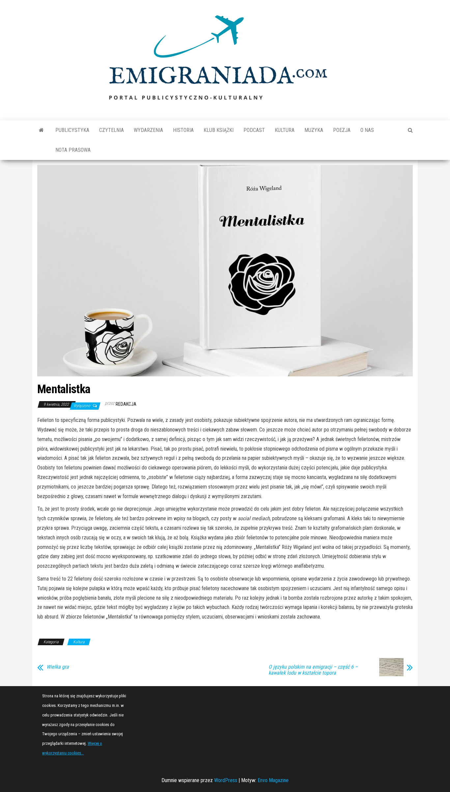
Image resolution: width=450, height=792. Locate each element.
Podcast (254, 130)
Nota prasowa (73, 150)
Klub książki (219, 130)
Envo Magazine (273, 780)
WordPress (225, 780)
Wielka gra (57, 667)
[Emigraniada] (41, 130)
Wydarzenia (148, 130)
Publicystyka (72, 130)
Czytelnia (111, 130)
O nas (367, 130)
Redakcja (126, 404)
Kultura (285, 130)
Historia (183, 130)
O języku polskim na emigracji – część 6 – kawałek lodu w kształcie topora (313, 670)
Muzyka (313, 130)
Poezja (342, 130)
